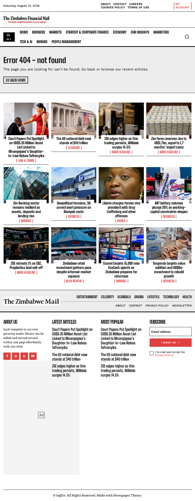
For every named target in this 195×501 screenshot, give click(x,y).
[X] (24, 356)
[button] (187, 36)
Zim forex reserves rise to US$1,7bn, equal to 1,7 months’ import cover (168, 142)
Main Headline (121, 152)
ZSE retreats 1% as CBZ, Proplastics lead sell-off (26, 265)
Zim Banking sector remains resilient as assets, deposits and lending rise (26, 209)
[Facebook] (7, 356)
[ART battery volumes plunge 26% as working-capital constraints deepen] (168, 185)
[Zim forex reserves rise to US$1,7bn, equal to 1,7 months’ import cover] (168, 121)
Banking (26, 221)
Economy (74, 147)
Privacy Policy (164, 355)
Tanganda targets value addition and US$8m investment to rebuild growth (169, 269)
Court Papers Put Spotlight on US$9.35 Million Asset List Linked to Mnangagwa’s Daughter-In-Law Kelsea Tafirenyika (26, 147)
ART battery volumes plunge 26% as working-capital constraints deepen (169, 207)
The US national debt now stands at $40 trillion (73, 140)
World (121, 221)
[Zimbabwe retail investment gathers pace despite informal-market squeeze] (73, 245)
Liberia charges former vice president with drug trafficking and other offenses (121, 209)
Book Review (74, 281)
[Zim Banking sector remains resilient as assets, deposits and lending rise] (26, 185)
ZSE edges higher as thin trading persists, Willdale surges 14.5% (121, 142)
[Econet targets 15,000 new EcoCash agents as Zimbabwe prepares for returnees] (121, 245)
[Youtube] (33, 356)
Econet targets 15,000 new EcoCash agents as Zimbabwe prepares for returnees (121, 269)
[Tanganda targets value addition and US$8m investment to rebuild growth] (168, 245)
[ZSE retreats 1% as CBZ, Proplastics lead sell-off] (26, 245)
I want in (168, 342)
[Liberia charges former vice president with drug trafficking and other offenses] (121, 185)
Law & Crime (26, 160)
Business (73, 216)
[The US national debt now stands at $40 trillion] (73, 121)
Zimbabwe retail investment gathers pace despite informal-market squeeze (73, 269)
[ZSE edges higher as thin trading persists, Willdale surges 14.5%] (121, 121)
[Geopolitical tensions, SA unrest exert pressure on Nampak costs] (73, 185)
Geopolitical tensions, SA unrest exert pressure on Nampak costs (74, 207)
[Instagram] (15, 356)
